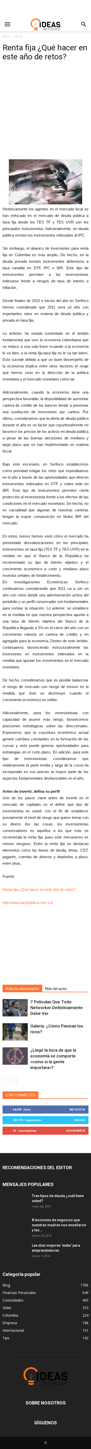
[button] (84, 24)
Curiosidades (13, 1300)
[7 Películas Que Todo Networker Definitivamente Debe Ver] (15, 1007)
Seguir (79, 1120)
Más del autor (56, 989)
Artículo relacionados (22, 989)
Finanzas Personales (19, 1292)
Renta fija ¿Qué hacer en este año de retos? (39, 889)
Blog (18, 36)
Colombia (10, 1315)
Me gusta (77, 1109)
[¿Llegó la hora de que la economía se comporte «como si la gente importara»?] (15, 1056)
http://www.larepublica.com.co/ (28, 902)
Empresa (10, 1322)
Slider (7, 1307)
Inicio (6, 36)
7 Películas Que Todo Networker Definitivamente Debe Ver (56, 1007)
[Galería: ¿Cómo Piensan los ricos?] (15, 1032)
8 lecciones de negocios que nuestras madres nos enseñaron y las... (59, 1225)
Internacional (13, 1330)
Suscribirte (75, 1130)
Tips (6, 1338)
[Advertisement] (45, 9)
